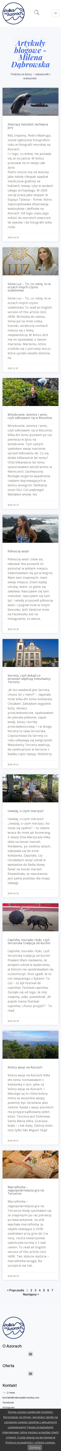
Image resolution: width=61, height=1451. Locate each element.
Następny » (31, 1294)
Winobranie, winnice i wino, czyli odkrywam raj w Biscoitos (30, 416)
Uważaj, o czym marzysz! (25, 811)
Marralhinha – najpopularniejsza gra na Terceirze (26, 1190)
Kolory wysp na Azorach (25, 1067)
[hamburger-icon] (55, 13)
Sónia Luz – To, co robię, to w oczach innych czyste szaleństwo (29, 287)
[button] (30, 1354)
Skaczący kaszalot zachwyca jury (28, 125)
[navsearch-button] (37, 13)
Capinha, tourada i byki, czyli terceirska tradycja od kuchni (29, 941)
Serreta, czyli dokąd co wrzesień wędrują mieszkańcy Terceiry (29, 678)
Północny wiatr (18, 551)
